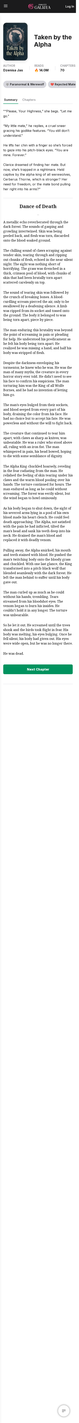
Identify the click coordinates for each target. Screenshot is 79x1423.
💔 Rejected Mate (63, 84)
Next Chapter (38, 669)
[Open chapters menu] (63, 1411)
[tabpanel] (38, 391)
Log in (69, 6)
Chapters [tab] (29, 99)
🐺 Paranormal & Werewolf (25, 84)
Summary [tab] (10, 99)
